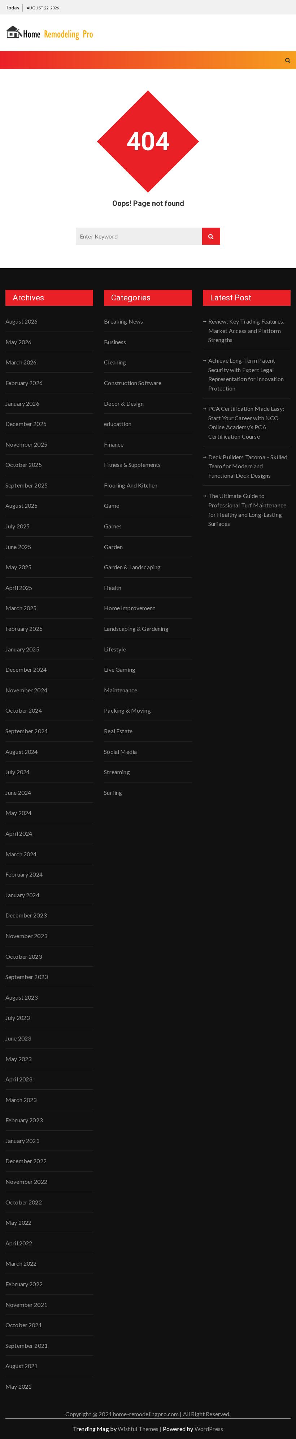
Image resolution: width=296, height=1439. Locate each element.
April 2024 (18, 833)
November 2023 (26, 935)
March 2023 (21, 1099)
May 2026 (18, 341)
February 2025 (24, 628)
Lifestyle (115, 649)
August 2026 (21, 321)
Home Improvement (129, 607)
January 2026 (22, 403)
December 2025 (26, 423)
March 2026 (21, 362)
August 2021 (21, 1365)
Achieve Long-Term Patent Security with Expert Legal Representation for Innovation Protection (246, 374)
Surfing (113, 792)
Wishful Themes (138, 1428)
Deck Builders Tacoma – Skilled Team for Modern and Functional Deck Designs (248, 466)
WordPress (209, 1428)
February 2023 (24, 1120)
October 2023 (23, 956)
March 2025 (21, 607)
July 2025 (17, 526)
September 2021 (26, 1345)
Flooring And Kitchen (130, 485)
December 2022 (26, 1160)
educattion (117, 423)
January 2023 (22, 1140)
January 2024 (22, 894)
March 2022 (21, 1263)
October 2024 (23, 710)
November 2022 (26, 1181)
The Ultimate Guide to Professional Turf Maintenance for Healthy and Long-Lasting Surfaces (247, 509)
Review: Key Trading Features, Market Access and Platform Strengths (246, 330)
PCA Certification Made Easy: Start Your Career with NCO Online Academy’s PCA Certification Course (246, 422)
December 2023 (26, 915)
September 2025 (26, 485)
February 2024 (24, 874)
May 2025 (18, 567)
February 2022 (24, 1283)
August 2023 (21, 997)
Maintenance (120, 690)
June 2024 (18, 792)
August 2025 (21, 505)
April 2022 (18, 1243)
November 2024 (26, 690)
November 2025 (26, 444)
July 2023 (17, 1017)
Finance (113, 444)
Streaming (117, 771)
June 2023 (18, 1038)
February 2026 (24, 382)
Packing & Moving (127, 710)
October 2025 (23, 464)
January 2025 (22, 649)
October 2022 (23, 1202)
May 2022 (18, 1222)
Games (113, 526)
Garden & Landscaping (132, 567)
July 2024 (17, 771)
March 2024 (21, 854)
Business (115, 341)
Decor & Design (124, 403)
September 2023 (26, 976)
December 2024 (26, 669)
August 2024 (21, 751)
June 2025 (18, 546)
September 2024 (26, 730)
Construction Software (132, 382)
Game (111, 505)
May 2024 (18, 812)
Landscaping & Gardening (136, 628)
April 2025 (18, 587)
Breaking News (123, 321)
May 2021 (18, 1386)
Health (112, 587)
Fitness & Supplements (132, 464)
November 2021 (26, 1304)
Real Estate (118, 730)
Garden (113, 546)
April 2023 (18, 1079)
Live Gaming (119, 669)
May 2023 (18, 1058)
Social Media (120, 751)
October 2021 (23, 1324)
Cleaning (115, 362)
